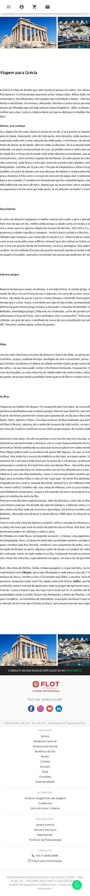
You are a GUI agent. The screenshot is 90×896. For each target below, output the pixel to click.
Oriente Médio (45, 782)
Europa (45, 767)
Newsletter (45, 835)
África (45, 736)
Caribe (45, 762)
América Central (45, 741)
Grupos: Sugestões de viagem (45, 798)
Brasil (45, 756)
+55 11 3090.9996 (46, 856)
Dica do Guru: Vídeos (45, 808)
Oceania (45, 777)
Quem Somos (45, 825)
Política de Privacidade (45, 840)
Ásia (45, 772)
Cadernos (45, 803)
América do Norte (45, 746)
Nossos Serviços (45, 830)
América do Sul (45, 751)
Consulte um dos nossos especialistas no (43, 670)
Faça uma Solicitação (46, 861)
